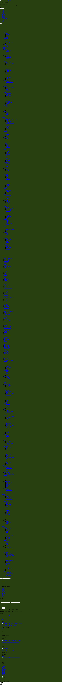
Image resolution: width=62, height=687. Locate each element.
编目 (1, 23)
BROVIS (7, 450)
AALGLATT (8, 175)
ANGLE (7, 113)
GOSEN (7, 129)
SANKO (5, 325)
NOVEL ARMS (6, 319)
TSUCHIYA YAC (7, 345)
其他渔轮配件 (8, 483)
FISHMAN (6, 280)
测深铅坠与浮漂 (9, 223)
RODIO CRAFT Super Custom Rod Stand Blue (8, 650)
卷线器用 (5, 92)
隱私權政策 (4, 13)
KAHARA (6, 295)
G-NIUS (7, 470)
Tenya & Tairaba (6, 446)
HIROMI (7, 202)
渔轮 (3, 465)
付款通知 (3, 14)
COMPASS (8, 530)
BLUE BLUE (8, 365)
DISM (5, 272)
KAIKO (7, 198)
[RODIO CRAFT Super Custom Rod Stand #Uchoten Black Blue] (12, 640)
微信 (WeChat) (4, 18)
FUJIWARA (8, 179)
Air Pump (7, 33)
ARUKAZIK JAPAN (9, 125)
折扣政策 (3, 16)
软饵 (5, 415)
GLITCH (5, 285)
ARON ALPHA (6, 259)
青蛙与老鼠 (6, 376)
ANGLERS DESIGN (9, 82)
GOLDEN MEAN (7, 286)
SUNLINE (6, 337)
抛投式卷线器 (6, 466)
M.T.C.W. (5, 302)
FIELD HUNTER (7, 276)
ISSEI (7, 186)
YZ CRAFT (6, 358)
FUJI (7, 518)
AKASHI (7, 377)
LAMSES (7, 567)
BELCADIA (6, 262)
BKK (7, 536)
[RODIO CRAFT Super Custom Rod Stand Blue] (10, 648)
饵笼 (5, 194)
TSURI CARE (6, 346)
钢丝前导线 (6, 174)
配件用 (5, 80)
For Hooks (7, 41)
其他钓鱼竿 (6, 501)
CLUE (7, 380)
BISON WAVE (8, 69)
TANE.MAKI (6, 339)
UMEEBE (6, 350)
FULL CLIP (8, 97)
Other (7, 36)
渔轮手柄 (7, 485)
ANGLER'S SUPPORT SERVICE (11, 119)
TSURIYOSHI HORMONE (8, 349)
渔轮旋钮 (7, 486)
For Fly (7, 40)
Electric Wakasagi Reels (10, 474)
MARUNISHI (6, 304)
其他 (7, 45)
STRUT (5, 336)
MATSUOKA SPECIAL (10, 123)
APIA (7, 64)
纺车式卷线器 (6, 488)
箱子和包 (3, 48)
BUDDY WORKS (9, 88)
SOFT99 (5, 332)
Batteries (7, 34)
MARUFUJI (8, 141)
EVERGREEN (8, 95)
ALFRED (7, 51)
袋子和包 (5, 49)
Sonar (7, 37)
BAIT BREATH (8, 209)
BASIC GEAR (8, 53)
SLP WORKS (6, 329)
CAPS (7, 145)
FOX (7, 96)
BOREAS (7, 407)
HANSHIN (6, 287)
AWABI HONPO (7, 260)
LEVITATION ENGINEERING (9, 297)
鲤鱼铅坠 (7, 222)
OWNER (7, 192)
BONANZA (6, 263)
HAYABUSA (8, 122)
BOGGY (7, 248)
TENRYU (5, 341)
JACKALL (6, 293)
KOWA (7, 566)
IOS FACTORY (6, 291)
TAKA (5, 338)
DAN (7, 135)
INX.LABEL (6, 290)
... (6, 31)
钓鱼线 (3, 117)
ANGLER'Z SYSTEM (9, 437)
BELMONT (8, 68)
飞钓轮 (5, 475)
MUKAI (5, 310)
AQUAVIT (8, 378)
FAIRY (7, 373)
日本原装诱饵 (8, 0)
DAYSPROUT (8, 128)
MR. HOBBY (6, 309)
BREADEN (8, 101)
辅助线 (5, 118)
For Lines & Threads (9, 42)
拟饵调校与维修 (7, 384)
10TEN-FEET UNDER (10, 416)
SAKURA (6, 324)
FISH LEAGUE (6, 279)
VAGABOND (6, 351)
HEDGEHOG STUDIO (8, 288)
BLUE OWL (8, 537)
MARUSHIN (6, 305)
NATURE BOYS (7, 314)
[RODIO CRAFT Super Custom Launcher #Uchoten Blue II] (12, 623)
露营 (7, 26)
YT (4, 357)
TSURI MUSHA (7, 347)
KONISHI (6, 296)
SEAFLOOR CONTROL (8, 326)
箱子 (5, 61)
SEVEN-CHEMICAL (7, 328)
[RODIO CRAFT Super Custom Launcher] (9, 615)
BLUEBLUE (8, 406)
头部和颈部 (6, 552)
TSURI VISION (6, 348)
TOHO (5, 344)
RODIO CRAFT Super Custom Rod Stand (8, 633)
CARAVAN (6, 268)
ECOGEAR (6, 274)
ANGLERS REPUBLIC (10, 63)
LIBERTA (6, 298)
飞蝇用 (5, 143)
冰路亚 (5, 382)
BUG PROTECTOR (7, 266)
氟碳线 (5, 131)
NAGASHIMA (6, 312)
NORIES (5, 318)
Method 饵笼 (8, 224)
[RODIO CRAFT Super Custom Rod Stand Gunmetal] (11, 657)
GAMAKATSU (8, 77)
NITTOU (5, 316)
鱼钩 (5, 226)
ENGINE (5, 275)
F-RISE (7, 401)
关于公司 (3, 10)
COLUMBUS (6, 270)
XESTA (5, 354)
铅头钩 (5, 232)
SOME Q (5, 333)
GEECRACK (6, 283)
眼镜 (5, 540)
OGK (7, 512)
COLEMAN (8, 543)
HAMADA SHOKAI (9, 183)
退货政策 (3, 17)
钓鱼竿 (3, 494)
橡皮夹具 (5, 403)
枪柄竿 (5, 495)
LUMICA (7, 203)
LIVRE (5, 300)
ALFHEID (8, 419)
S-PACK (5, 323)
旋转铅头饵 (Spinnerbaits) (8, 428)
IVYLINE (5, 292)
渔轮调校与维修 (7, 481)
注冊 (3, 21)
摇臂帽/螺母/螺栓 (9, 482)
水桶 (5, 67)
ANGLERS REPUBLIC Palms (11, 393)
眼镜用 (5, 86)
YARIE (5, 356)
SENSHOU (6, 327)
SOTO (5, 334)
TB (4, 340)
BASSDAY (8, 404)
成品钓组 (5, 238)
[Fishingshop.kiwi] (3, 0)
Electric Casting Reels (9, 473)
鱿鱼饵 (5, 440)
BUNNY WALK (8, 542)
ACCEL (7, 245)
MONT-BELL (6, 308)
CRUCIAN (8, 126)
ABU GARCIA (8, 50)
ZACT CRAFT (6, 359)
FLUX (5, 282)
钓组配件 (5, 244)
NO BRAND (6, 317)
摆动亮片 (5, 434)
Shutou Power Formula (9, 360)
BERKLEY (8, 132)
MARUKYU (6, 303)
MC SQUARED (6, 306)
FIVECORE (6, 281)
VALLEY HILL (6, 352)
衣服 (3, 526)
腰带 (5, 527)
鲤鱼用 (5, 137)
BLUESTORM (8, 562)
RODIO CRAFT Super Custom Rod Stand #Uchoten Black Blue (10, 642)
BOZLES (5, 265)
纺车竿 (5, 520)
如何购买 (3, 11)
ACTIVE (7, 112)
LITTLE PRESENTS (7, 299)
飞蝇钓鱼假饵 (6, 370)
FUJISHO (7, 374)
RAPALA (7, 383)
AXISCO (7, 65)
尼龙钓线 (5, 149)
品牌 (3, 12)
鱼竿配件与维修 (7, 514)
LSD (7, 569)
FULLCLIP (8, 90)
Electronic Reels (6, 472)
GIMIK (5, 284)
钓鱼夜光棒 (6, 200)
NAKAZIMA (6, 313)
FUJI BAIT (8, 147)
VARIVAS (6, 353)
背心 (5, 571)
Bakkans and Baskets (7, 55)
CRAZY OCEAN (9, 102)
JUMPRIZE (6, 294)
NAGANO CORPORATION (9, 311)
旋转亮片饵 (6, 421)
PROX (7, 479)
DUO (7, 532)
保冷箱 (5, 74)
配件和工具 (4, 581)
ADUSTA (7, 233)
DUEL (7, 120)
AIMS (7, 498)
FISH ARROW (6, 278)
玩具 (7, 46)
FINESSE (7, 108)
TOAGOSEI (6, 343)
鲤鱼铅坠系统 (8, 221)
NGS (5, 315)
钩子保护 (5, 105)
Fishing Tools (6, 38)
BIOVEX (7, 405)
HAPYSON (8, 184)
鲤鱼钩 (7, 220)
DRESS (7, 59)
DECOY (7, 177)
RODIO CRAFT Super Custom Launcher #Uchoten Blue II (10, 625)
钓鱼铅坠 (5, 206)
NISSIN (7, 478)
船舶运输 (3, 15)
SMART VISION (7, 330)
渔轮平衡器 (8, 484)
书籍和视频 (4, 47)
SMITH (5, 331)
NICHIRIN (8, 160)
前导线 (5, 168)
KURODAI (8, 477)
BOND (5, 264)
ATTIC (7, 371)
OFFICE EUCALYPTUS (8, 320)
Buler (5, 188)
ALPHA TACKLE (9, 468)
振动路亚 (5, 452)
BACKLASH (8, 66)
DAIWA (7, 58)
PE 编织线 (6, 162)
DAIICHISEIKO (9, 57)
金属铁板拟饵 (6, 390)
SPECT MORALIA (7, 335)
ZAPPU (5, 361)
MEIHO (7, 78)
